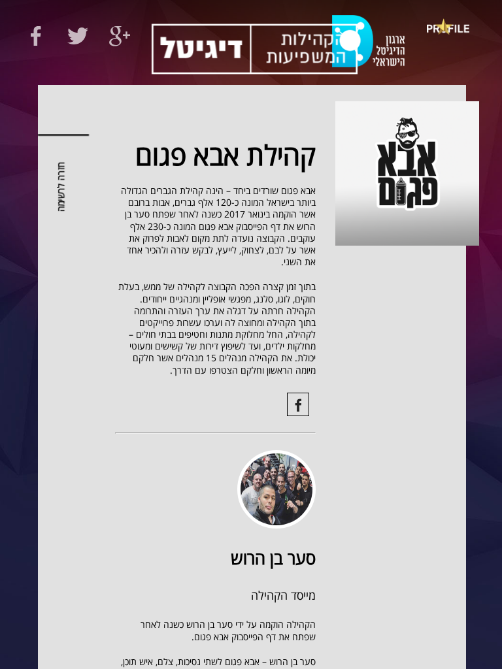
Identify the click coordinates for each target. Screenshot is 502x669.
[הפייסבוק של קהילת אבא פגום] (298, 404)
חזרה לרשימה (61, 187)
